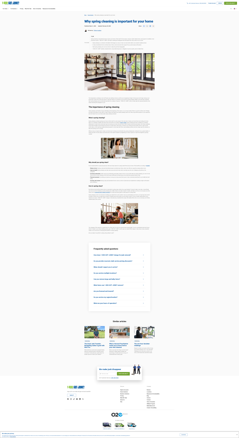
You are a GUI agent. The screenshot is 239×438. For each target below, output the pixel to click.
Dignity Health (123, 122)
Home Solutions (124, 391)
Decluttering (90, 15)
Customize (183, 434)
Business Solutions (124, 393)
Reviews (149, 389)
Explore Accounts (124, 389)
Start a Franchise (151, 401)
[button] (6, 9)
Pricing (122, 395)
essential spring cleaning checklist (102, 192)
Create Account (212, 3)
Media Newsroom (151, 405)
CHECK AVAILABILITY (231, 3)
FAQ (121, 401)
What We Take (123, 397)
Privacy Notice (13, 436)
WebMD (148, 165)
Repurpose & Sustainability (153, 393)
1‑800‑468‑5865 (115, 377)
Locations (149, 391)
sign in (220, 3)
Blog (85, 15)
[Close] (237, 434)
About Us (122, 399)
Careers (149, 397)
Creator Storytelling (151, 407)
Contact (149, 399)
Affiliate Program (151, 403)
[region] (119, 435)
